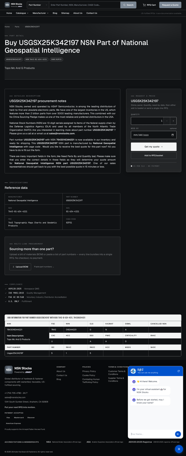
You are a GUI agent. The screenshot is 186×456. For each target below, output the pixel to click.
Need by (154, 128)
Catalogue (21, 13)
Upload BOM (22, 266)
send (178, 434)
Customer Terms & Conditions (116, 372)
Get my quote (152, 146)
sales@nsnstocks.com (15, 397)
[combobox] (84, 5)
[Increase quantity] (173, 121)
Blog (55, 13)
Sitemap (65, 13)
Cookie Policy (88, 375)
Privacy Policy (89, 371)
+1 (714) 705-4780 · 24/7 (16, 393)
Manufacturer (39, 13)
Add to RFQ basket (153, 155)
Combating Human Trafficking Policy (91, 380)
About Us (77, 13)
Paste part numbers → (44, 266)
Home (9, 13)
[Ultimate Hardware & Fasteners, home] (13, 5)
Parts (17, 27)
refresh (178, 371)
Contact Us (91, 13)
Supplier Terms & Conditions (116, 379)
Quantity (135, 114)
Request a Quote (170, 5)
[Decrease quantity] (167, 121)
